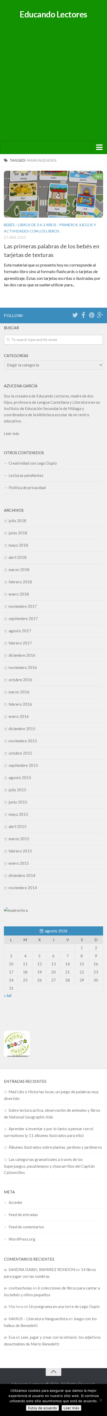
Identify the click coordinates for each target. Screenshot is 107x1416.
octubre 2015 (20, 753)
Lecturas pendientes (26, 475)
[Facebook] (83, 315)
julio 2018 (17, 520)
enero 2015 (19, 863)
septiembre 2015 (23, 765)
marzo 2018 (19, 569)
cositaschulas (20, 1288)
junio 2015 (18, 802)
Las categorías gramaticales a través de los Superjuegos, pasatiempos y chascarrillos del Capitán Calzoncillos (49, 1166)
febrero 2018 (20, 581)
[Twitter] (75, 315)
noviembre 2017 (23, 606)
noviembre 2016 (23, 667)
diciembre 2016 (22, 655)
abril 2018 (17, 557)
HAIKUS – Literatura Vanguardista (38, 1318)
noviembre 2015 (23, 740)
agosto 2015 (20, 777)
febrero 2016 (20, 704)
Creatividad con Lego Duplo (33, 463)
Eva (12, 1337)
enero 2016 (19, 716)
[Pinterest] (92, 315)
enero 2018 (19, 594)
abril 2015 (17, 826)
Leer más (11, 433)
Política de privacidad (27, 487)
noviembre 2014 (23, 887)
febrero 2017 (20, 643)
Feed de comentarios (26, 1226)
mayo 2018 (18, 545)
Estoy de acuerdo (42, 1408)
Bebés (9, 225)
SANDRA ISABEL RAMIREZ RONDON (42, 1269)
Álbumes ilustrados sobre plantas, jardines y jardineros (55, 1147)
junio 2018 (18, 532)
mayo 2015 (18, 814)
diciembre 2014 (22, 875)
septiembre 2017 (23, 618)
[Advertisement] (53, 84)
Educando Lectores (53, 14)
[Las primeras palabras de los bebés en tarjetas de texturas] (53, 194)
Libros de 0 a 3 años (37, 225)
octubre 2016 (20, 679)
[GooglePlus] (100, 315)
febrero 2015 (20, 851)
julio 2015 (17, 789)
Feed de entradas (23, 1214)
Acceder (16, 1202)
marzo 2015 (19, 838)
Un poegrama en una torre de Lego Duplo (64, 1306)
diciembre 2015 (22, 728)
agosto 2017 (20, 630)
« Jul (7, 995)
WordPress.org (22, 1239)
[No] (100, 1400)
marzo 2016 (19, 692)
